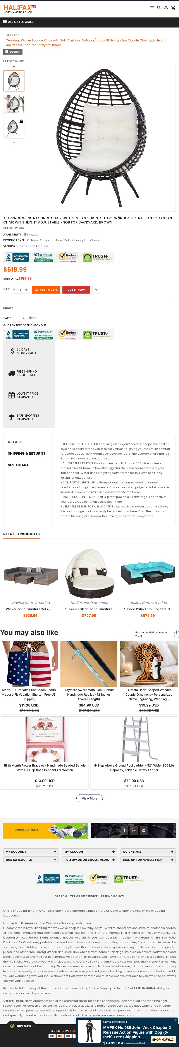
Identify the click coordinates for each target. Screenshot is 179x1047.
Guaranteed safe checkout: (25, 325)
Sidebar (14, 51)
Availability (12, 234)
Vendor (9, 246)
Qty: (6, 289)
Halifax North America (32, 246)
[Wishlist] (96, 290)
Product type (14, 240)
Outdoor (29, 318)
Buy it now (76, 290)
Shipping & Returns (26, 453)
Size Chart (18, 465)
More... (143, 1039)
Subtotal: (11, 279)
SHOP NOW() (163, 1039)
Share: (8, 308)
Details (15, 442)
